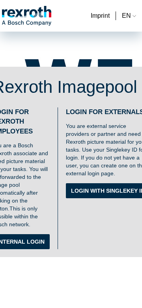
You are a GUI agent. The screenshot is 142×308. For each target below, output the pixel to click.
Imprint (100, 15)
